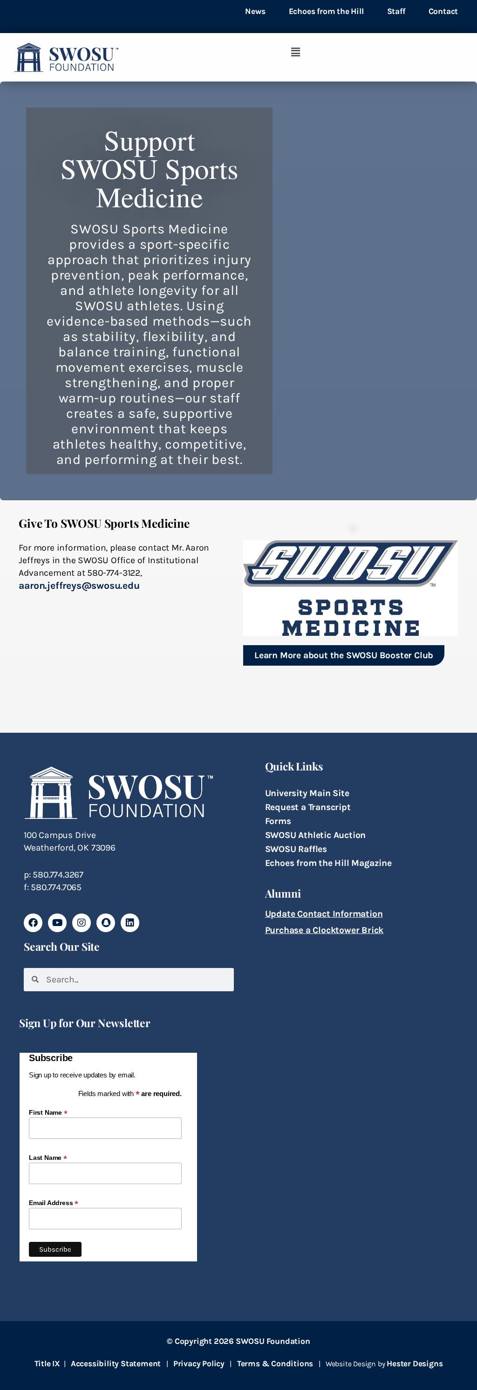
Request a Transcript (308, 807)
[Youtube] (57, 922)
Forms (278, 821)
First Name (48, 1112)
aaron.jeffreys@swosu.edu (79, 585)
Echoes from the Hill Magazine (328, 863)
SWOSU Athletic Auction (315, 835)
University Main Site (307, 793)
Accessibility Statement (116, 1363)
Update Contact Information (324, 913)
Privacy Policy (199, 1363)
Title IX (47, 1363)
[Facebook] (33, 922)
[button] (296, 53)
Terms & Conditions (275, 1363)
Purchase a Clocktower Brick (324, 930)
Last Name (48, 1157)
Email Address (53, 1202)
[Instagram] (81, 922)
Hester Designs (415, 1363)
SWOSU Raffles (296, 849)
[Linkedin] (130, 922)
